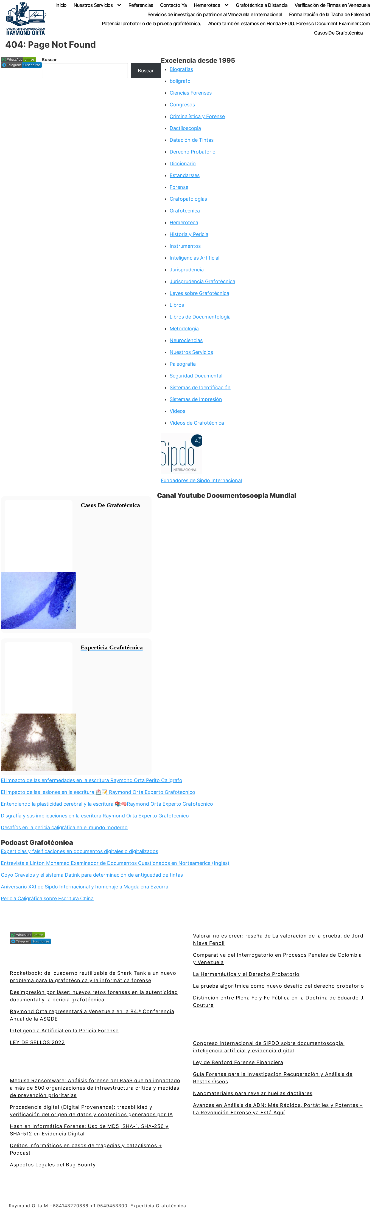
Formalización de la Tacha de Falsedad (329, 14)
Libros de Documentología (200, 317)
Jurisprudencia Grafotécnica (202, 281)
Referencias (140, 5)
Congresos (182, 104)
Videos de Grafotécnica (197, 423)
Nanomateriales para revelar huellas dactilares (252, 1093)
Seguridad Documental (196, 376)
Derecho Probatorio (193, 152)
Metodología (184, 328)
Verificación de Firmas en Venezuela (332, 5)
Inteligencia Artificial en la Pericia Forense (64, 1030)
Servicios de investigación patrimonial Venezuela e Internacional (214, 14)
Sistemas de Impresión (196, 399)
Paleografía (183, 364)
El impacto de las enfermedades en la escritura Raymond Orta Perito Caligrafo (91, 780)
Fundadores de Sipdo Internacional (201, 480)
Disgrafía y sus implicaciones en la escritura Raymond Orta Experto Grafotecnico (95, 816)
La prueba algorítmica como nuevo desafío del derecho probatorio (278, 986)
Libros (177, 305)
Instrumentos (185, 246)
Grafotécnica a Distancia (261, 5)
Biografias (181, 69)
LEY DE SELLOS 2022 (37, 1042)
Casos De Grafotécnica (338, 33)
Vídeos (177, 411)
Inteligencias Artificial (194, 258)
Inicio (60, 5)
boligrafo (180, 81)
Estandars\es (185, 175)
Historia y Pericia (189, 234)
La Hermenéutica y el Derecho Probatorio (246, 974)
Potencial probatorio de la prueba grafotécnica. (151, 23)
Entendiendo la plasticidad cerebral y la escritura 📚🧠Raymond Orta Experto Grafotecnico (107, 804)
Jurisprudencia (187, 269)
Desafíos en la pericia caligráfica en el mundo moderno (64, 827)
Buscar (49, 59)
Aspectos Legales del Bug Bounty (53, 1164)
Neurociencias (186, 340)
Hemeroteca (207, 5)
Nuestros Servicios (93, 5)
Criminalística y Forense (197, 116)
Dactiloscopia (185, 128)
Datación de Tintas (192, 140)
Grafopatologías (188, 199)
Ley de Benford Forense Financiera (238, 1062)
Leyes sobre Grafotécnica (199, 293)
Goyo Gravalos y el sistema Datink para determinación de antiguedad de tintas (92, 875)
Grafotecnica (185, 211)
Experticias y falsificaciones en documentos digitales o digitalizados (79, 851)
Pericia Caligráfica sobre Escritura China (47, 898)
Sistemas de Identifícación (200, 387)
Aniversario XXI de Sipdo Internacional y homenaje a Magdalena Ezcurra (84, 887)
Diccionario (183, 163)
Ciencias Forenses (191, 93)
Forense (179, 187)
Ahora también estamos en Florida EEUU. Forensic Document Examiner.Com (289, 23)
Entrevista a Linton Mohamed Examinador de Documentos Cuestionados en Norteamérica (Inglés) (115, 863)
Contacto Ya (173, 5)
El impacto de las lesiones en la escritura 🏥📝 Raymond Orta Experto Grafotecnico (98, 792)
